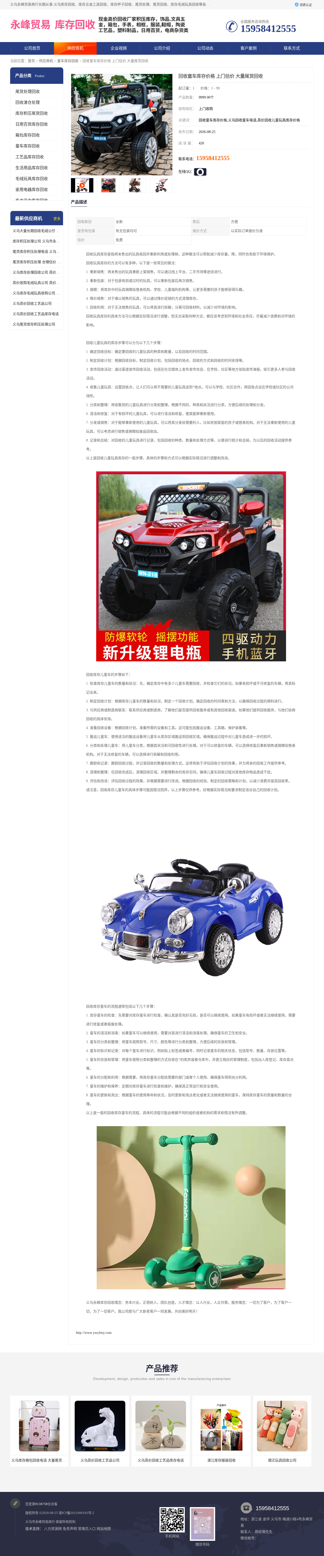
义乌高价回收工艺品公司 (32, 303)
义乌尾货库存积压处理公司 (34, 324)
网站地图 (104, 1529)
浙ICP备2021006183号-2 (76, 1513)
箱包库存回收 (27, 135)
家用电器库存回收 (31, 189)
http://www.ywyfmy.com (94, 1333)
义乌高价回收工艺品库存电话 (36, 314)
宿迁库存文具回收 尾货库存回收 (282, 1460)
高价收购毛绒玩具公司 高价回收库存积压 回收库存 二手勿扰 (37, 283)
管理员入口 (87, 1529)
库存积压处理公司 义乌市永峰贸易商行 (37, 241)
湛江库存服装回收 (161, 1460)
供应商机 (75, 48)
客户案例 (248, 48)
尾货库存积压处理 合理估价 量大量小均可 (37, 262)
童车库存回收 (67, 61)
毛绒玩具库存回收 (31, 179)
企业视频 (119, 48)
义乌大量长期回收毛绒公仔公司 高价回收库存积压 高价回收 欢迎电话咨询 (37, 231)
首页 (31, 61)
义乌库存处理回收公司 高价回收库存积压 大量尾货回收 (37, 272)
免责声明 (70, 1529)
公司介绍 (162, 48)
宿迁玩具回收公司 (221, 1460)
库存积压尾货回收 (31, 113)
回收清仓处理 (27, 102)
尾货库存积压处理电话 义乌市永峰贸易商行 (37, 252)
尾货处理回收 (27, 91)
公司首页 (32, 48)
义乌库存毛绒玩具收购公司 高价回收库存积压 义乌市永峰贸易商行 (37, 293)
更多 (56, 219)
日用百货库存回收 (31, 124)
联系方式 (292, 48)
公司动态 (205, 48)
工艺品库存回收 (29, 157)
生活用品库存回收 (31, 168)
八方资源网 (53, 1529)
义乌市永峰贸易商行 (40, 1522)
